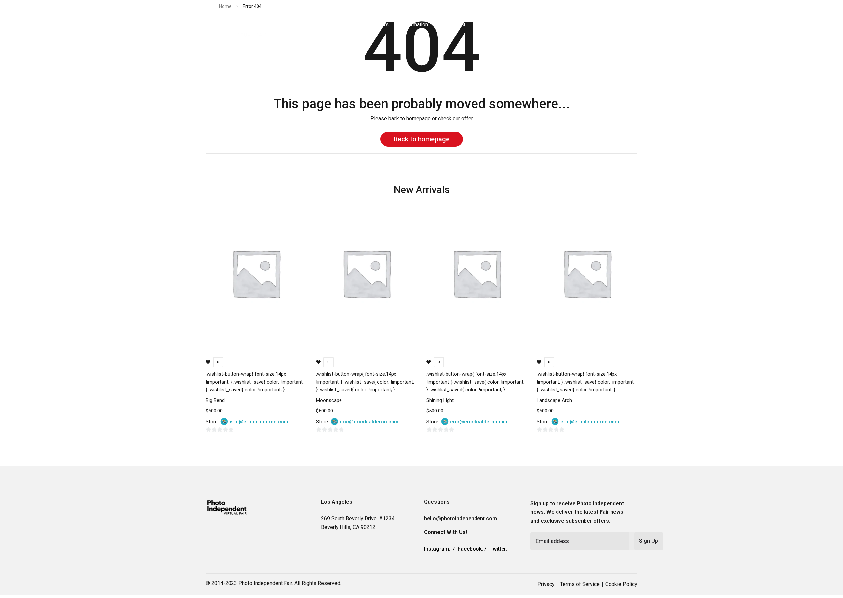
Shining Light (440, 400)
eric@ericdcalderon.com (259, 422)
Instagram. (437, 549)
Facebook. (470, 549)
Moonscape (329, 400)
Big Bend (215, 400)
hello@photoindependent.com (460, 518)
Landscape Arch (554, 400)
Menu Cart (508, 24)
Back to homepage (421, 139)
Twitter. (498, 549)
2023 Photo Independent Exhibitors (348, 24)
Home (225, 6)
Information (415, 24)
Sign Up (648, 541)
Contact (456, 24)
